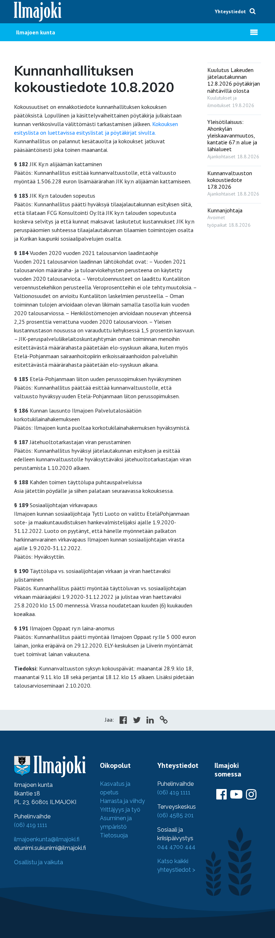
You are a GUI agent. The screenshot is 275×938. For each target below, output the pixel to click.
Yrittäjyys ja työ (120, 809)
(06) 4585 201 (175, 815)
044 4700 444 (176, 846)
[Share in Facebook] (123, 721)
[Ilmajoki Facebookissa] (221, 794)
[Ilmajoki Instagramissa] (251, 794)
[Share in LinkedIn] (150, 721)
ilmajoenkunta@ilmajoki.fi (46, 839)
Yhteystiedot (230, 11)
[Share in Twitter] (137, 721)
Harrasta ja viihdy (122, 801)
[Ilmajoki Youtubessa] (236, 794)
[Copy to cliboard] (164, 721)
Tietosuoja (114, 835)
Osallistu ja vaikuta (38, 862)
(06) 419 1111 (30, 825)
